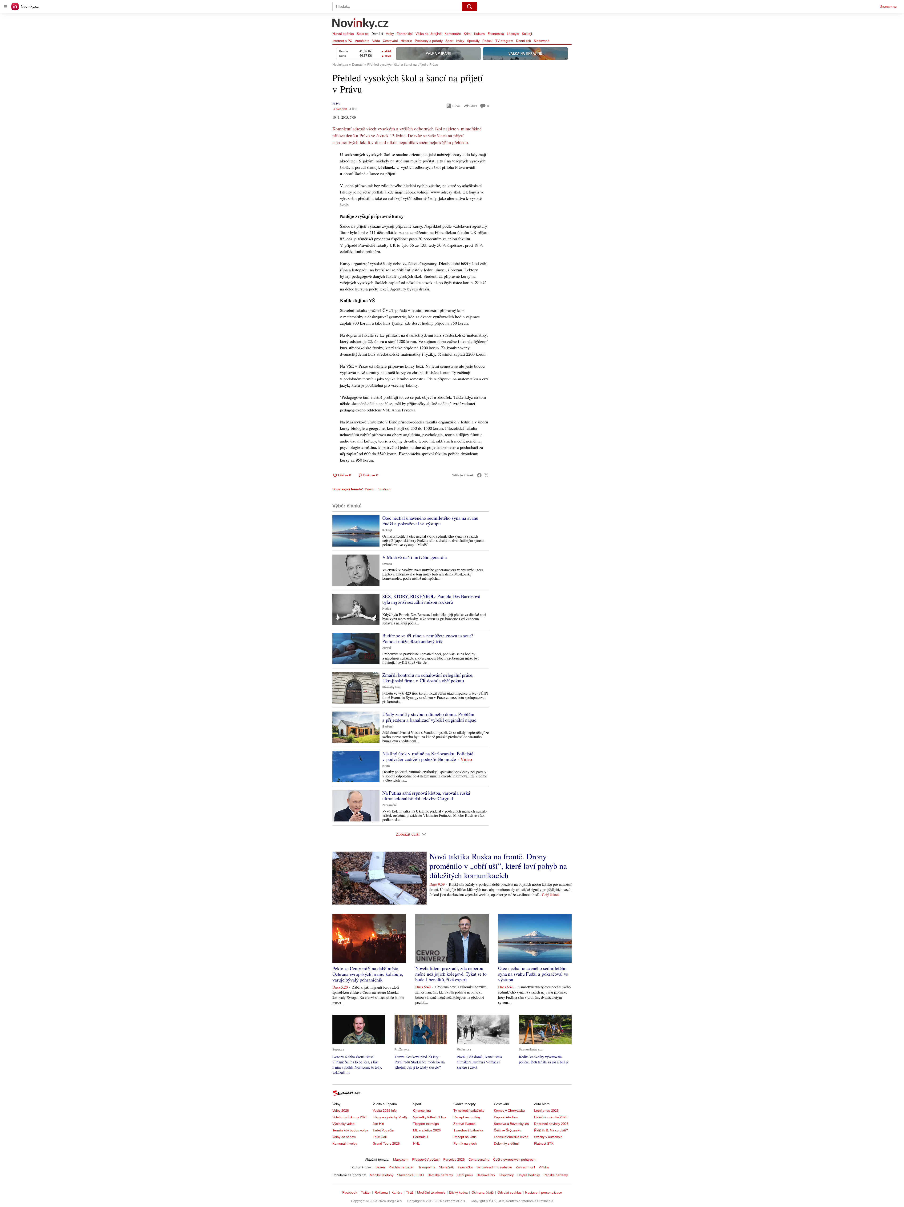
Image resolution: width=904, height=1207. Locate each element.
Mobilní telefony (381, 1175)
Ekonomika (496, 34)
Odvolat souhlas (509, 1192)
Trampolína (426, 1167)
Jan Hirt (378, 1124)
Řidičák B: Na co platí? (551, 1130)
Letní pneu (465, 1175)
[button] (355, 531)
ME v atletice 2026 (427, 1130)
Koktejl (527, 34)
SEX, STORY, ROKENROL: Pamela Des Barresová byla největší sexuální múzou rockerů (431, 599)
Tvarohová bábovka (468, 1130)
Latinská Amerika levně (511, 1137)
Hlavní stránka (343, 34)
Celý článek (551, 894)
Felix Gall (380, 1137)
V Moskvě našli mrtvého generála (414, 557)
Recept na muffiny (466, 1117)
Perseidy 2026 (454, 1159)
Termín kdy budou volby (350, 1130)
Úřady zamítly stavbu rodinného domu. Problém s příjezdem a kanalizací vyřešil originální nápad (429, 717)
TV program (504, 41)
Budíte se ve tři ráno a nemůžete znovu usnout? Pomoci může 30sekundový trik (427, 638)
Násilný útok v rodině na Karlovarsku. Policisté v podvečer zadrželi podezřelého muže (427, 756)
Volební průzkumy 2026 (349, 1117)
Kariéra (396, 1192)
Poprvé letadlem (506, 1117)
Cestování (390, 41)
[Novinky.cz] (360, 24)
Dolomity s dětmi (506, 1143)
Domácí (377, 34)
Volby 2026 (340, 1110)
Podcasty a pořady (429, 41)
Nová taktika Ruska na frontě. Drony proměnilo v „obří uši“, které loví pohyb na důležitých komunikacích (498, 866)
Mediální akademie (431, 1192)
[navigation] (5, 6)
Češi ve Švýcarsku (507, 1130)
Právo (336, 103)
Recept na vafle (465, 1137)
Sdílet (473, 106)
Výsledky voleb (343, 1124)
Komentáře (452, 34)
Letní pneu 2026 (546, 1110)
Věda (376, 41)
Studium (384, 489)
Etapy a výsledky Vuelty (390, 1117)
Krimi (467, 34)
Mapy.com (400, 1159)
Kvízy (460, 41)
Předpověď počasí (426, 1159)
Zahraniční (405, 34)
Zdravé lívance (464, 1124)
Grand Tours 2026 (386, 1143)
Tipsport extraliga (426, 1124)
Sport (449, 41)
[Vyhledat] (469, 6)
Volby (390, 34)
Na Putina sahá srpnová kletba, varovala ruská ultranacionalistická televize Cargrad (426, 796)
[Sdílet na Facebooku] (479, 475)
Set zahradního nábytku (494, 1167)
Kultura (479, 34)
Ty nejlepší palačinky (468, 1110)
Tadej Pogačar (383, 1130)
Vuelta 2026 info (385, 1110)
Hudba (386, 608)
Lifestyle (513, 34)
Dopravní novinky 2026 (551, 1124)
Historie (406, 41)
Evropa (387, 564)
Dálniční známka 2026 (550, 1117)
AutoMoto (362, 41)
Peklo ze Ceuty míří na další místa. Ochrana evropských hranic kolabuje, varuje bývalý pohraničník (367, 974)
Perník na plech (465, 1143)
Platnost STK (543, 1143)
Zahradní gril (525, 1167)
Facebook (349, 1192)
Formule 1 (420, 1137)
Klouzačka (465, 1167)
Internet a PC (342, 41)
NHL (416, 1143)
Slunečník (446, 1167)
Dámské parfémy (440, 1175)
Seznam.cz (888, 6)
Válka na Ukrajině (429, 34)
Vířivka (544, 1167)
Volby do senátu (344, 1137)
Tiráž (409, 1192)
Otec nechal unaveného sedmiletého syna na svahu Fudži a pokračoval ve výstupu (430, 521)
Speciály (473, 41)
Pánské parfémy (556, 1175)
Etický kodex (458, 1192)
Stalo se (363, 34)
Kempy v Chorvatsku (509, 1110)
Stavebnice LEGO (410, 1175)
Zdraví (386, 648)
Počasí (487, 41)
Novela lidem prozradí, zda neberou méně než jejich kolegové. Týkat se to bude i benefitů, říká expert (451, 974)
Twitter (366, 1192)
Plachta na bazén (402, 1167)
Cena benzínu (478, 1159)
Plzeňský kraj (391, 687)
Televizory (506, 1175)
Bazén (380, 1167)
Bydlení (387, 726)
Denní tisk (523, 41)
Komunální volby (344, 1143)
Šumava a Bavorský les (511, 1124)
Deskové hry (485, 1175)
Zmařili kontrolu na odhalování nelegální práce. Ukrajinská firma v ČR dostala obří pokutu (427, 678)
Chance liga (422, 1110)
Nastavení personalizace (543, 1192)
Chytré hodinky (528, 1175)
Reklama (381, 1192)
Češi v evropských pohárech (514, 1159)
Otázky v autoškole (548, 1137)
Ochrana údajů (483, 1192)
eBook (456, 106)
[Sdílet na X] (486, 475)
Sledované (541, 41)
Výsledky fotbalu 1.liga (429, 1117)
